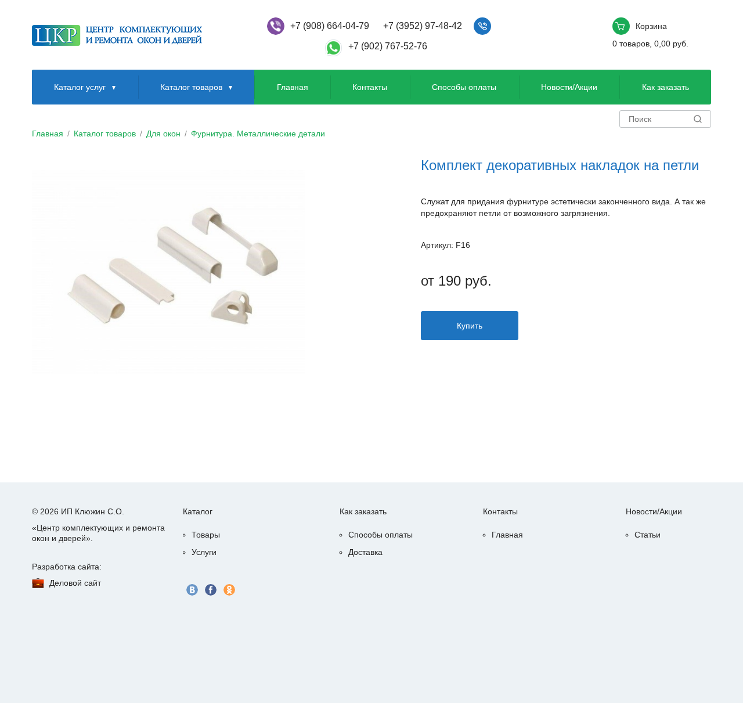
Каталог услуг (80, 87)
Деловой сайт (75, 582)
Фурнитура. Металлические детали (258, 133)
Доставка (365, 552)
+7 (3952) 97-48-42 (422, 26)
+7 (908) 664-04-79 (329, 26)
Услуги (204, 552)
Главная (292, 87)
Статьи (647, 534)
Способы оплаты (464, 87)
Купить (469, 325)
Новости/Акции (569, 87)
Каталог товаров (191, 87)
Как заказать (665, 87)
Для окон (163, 133)
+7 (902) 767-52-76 (387, 46)
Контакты (369, 87)
